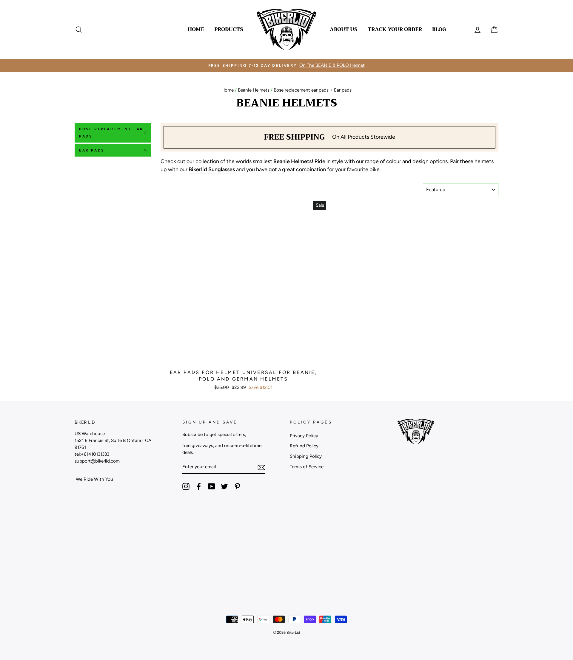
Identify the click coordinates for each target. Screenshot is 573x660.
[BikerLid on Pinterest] (237, 486)
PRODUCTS (228, 29)
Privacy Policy (304, 435)
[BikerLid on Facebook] (198, 486)
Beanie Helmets (253, 90)
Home (227, 90)
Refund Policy (304, 446)
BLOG (439, 29)
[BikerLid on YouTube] (211, 486)
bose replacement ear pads (111, 132)
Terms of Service (307, 466)
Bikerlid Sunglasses (212, 169)
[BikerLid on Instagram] (186, 486)
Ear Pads (91, 150)
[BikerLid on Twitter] (224, 486)
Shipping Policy (306, 456)
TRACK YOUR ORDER (395, 29)
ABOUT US (344, 29)
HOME (196, 29)
